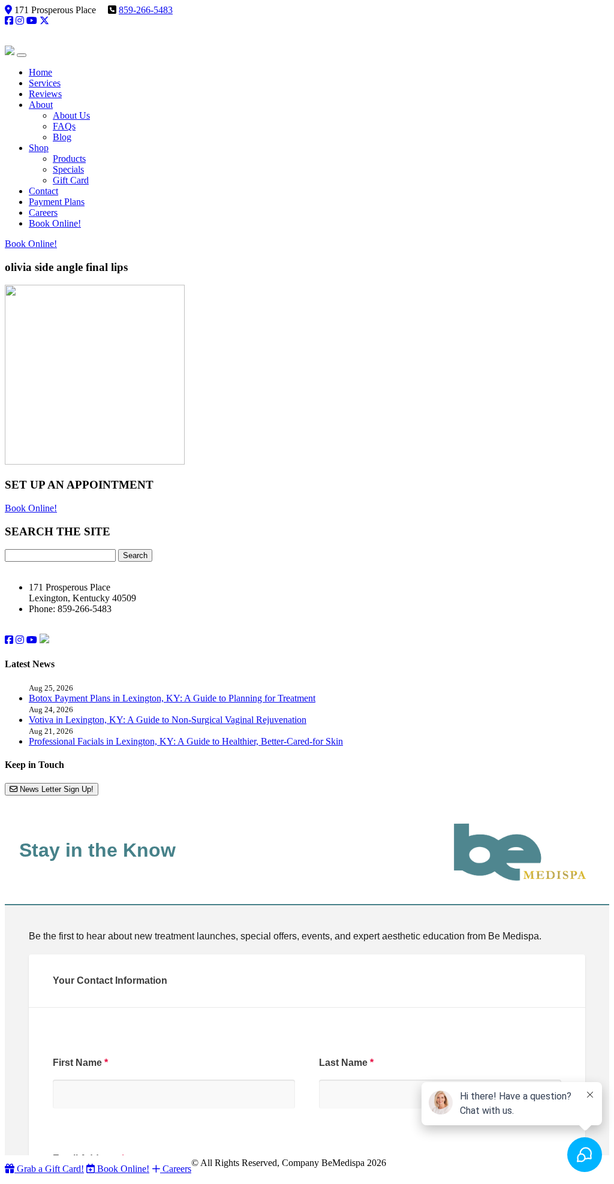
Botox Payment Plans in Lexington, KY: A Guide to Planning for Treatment (172, 698)
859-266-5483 (146, 10)
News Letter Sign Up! (55, 789)
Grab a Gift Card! (49, 1169)
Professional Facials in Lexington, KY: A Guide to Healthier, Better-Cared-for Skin (186, 741)
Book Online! (31, 244)
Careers (175, 1169)
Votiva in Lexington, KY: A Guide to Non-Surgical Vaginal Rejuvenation (167, 720)
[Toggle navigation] (21, 55)
